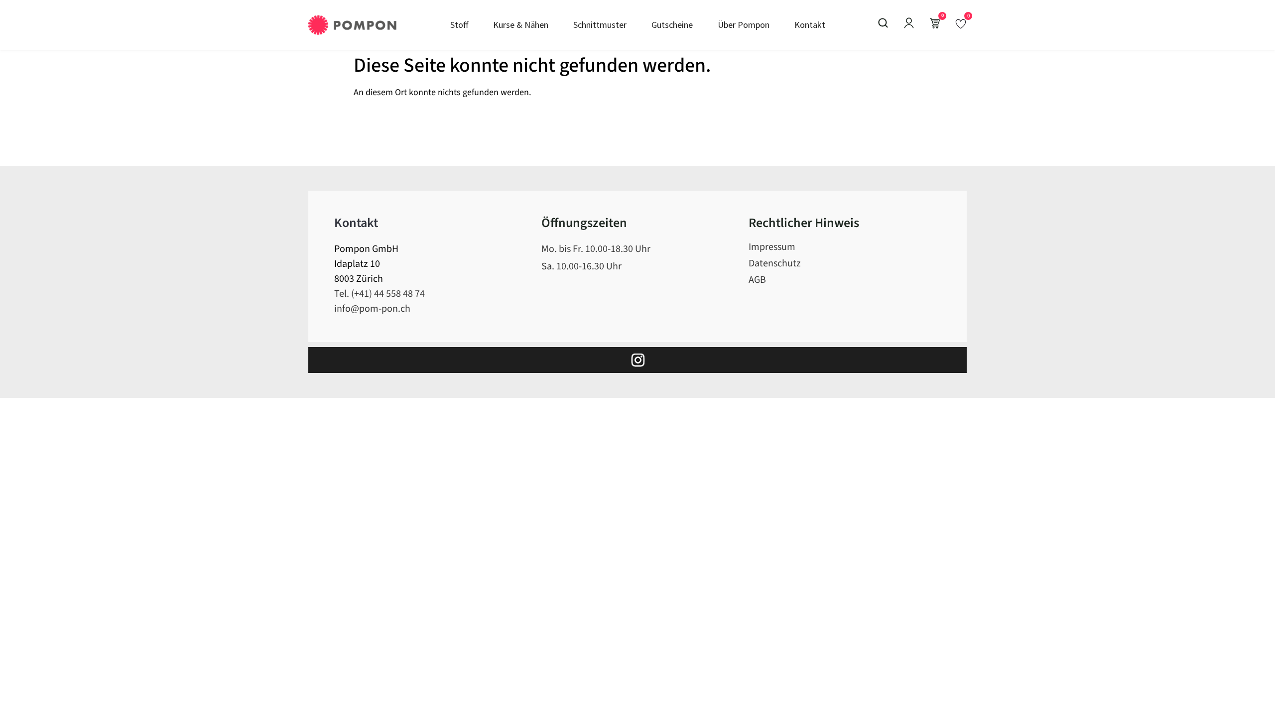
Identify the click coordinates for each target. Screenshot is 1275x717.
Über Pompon (743, 24)
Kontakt (809, 24)
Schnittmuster (600, 24)
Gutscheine (672, 24)
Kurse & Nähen (520, 24)
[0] (961, 23)
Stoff (459, 24)
